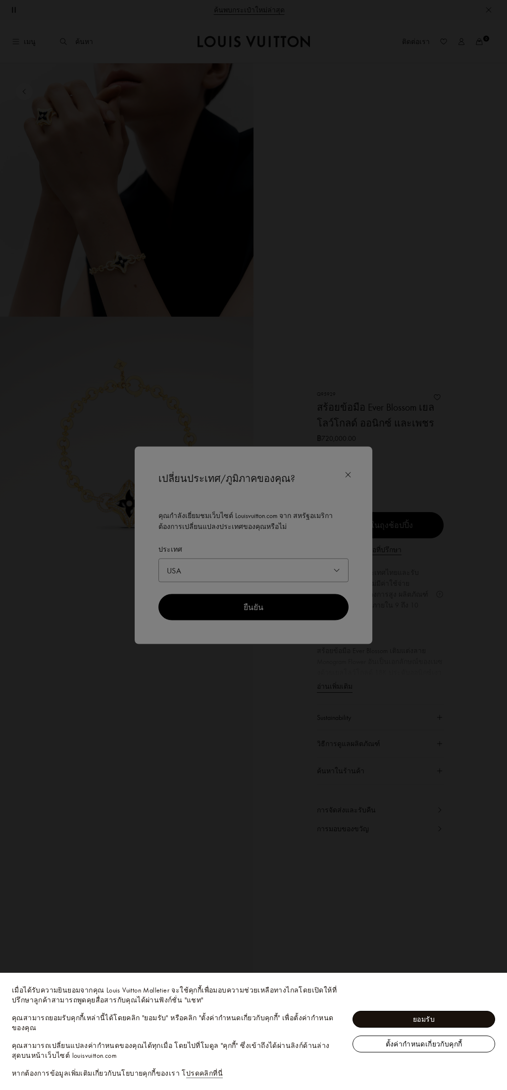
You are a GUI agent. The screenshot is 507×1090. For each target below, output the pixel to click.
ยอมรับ (424, 1019)
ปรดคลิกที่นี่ (204, 1073)
